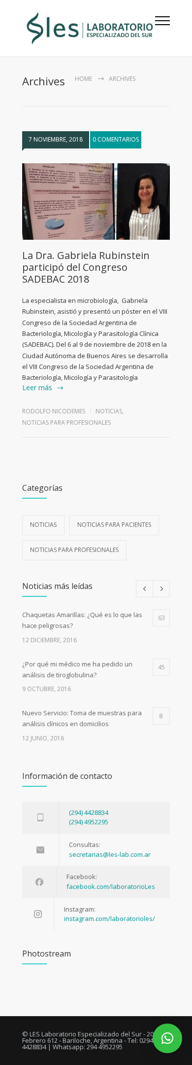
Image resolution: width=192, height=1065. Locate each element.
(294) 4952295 (88, 821)
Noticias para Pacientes (114, 524)
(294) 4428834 (88, 812)
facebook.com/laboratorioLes (110, 886)
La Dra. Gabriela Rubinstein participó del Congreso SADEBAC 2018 (86, 267)
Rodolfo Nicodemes (53, 411)
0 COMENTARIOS (116, 139)
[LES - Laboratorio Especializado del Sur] (88, 28)
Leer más (37, 387)
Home (83, 78)
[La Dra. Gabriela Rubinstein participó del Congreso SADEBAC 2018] (96, 201)
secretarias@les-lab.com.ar (110, 854)
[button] (167, 1038)
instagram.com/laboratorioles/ (109, 918)
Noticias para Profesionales (66, 422)
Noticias (109, 411)
